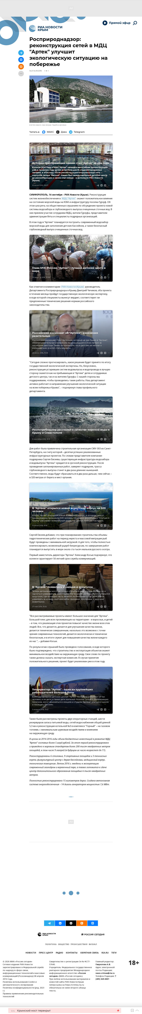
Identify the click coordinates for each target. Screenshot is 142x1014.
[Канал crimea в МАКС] (92, 923)
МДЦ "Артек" (69, 198)
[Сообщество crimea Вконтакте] (60, 923)
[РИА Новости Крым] (45, 28)
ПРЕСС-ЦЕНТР (46, 953)
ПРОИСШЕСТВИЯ (79, 944)
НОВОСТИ (31, 953)
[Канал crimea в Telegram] (49, 923)
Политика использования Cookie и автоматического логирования (20, 984)
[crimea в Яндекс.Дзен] (71, 923)
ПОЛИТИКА (51, 944)
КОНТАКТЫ (72, 953)
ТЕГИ (113, 953)
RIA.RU (105, 953)
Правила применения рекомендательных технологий (23, 995)
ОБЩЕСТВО (63, 944)
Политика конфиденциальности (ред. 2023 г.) (23, 989)
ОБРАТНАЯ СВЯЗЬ (89, 953)
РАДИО (59, 953)
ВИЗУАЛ (93, 944)
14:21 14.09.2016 (35, 71)
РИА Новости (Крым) (72, 287)
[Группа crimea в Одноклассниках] (82, 923)
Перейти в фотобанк (59, 125)
